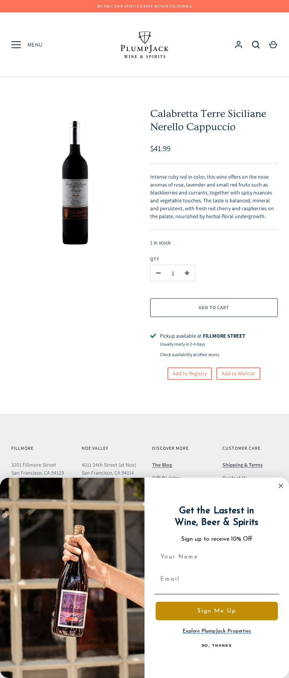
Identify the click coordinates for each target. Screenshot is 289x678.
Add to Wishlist (238, 373)
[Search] (256, 44)
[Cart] (273, 44)
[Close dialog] (281, 485)
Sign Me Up (216, 611)
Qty (154, 259)
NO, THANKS (217, 645)
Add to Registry (190, 373)
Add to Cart (214, 307)
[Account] (238, 44)
